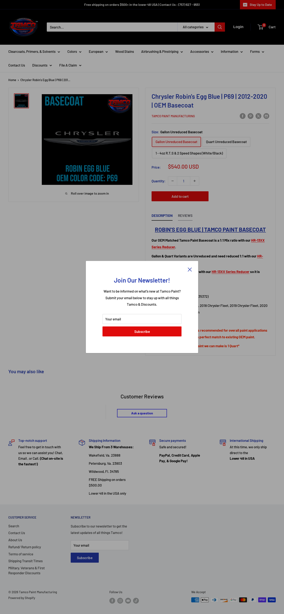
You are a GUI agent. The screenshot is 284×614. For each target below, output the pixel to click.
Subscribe (142, 331)
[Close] (190, 269)
